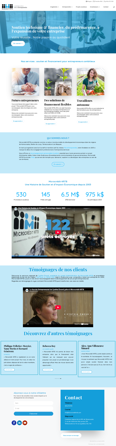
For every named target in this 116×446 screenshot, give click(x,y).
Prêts (33, 157)
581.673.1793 (109, 1)
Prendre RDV (99, 1)
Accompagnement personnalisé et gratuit (45, 153)
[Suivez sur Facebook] (14, 422)
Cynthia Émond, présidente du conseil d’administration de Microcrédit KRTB (65, 276)
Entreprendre (66, 7)
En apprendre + (18, 121)
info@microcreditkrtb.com (73, 412)
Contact (105, 7)
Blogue (89, 1)
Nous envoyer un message (71, 435)
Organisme (53, 7)
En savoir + (18, 43)
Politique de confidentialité (96, 444)
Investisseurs (94, 7)
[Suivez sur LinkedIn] (19, 422)
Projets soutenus (81, 7)
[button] (55, 378)
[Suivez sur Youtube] (25, 422)
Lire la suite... (9, 369)
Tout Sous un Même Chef (45, 277)
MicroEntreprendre (70, 148)
